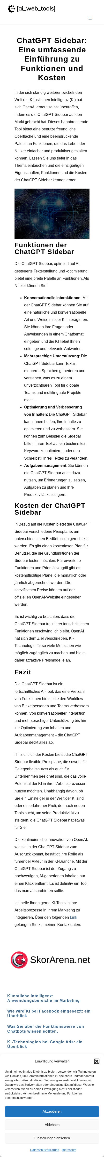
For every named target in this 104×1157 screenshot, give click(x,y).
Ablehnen (52, 1125)
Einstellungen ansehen (52, 1138)
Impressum (69, 1150)
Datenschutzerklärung (44, 1150)
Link (73, 917)
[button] (96, 1061)
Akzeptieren (52, 1111)
